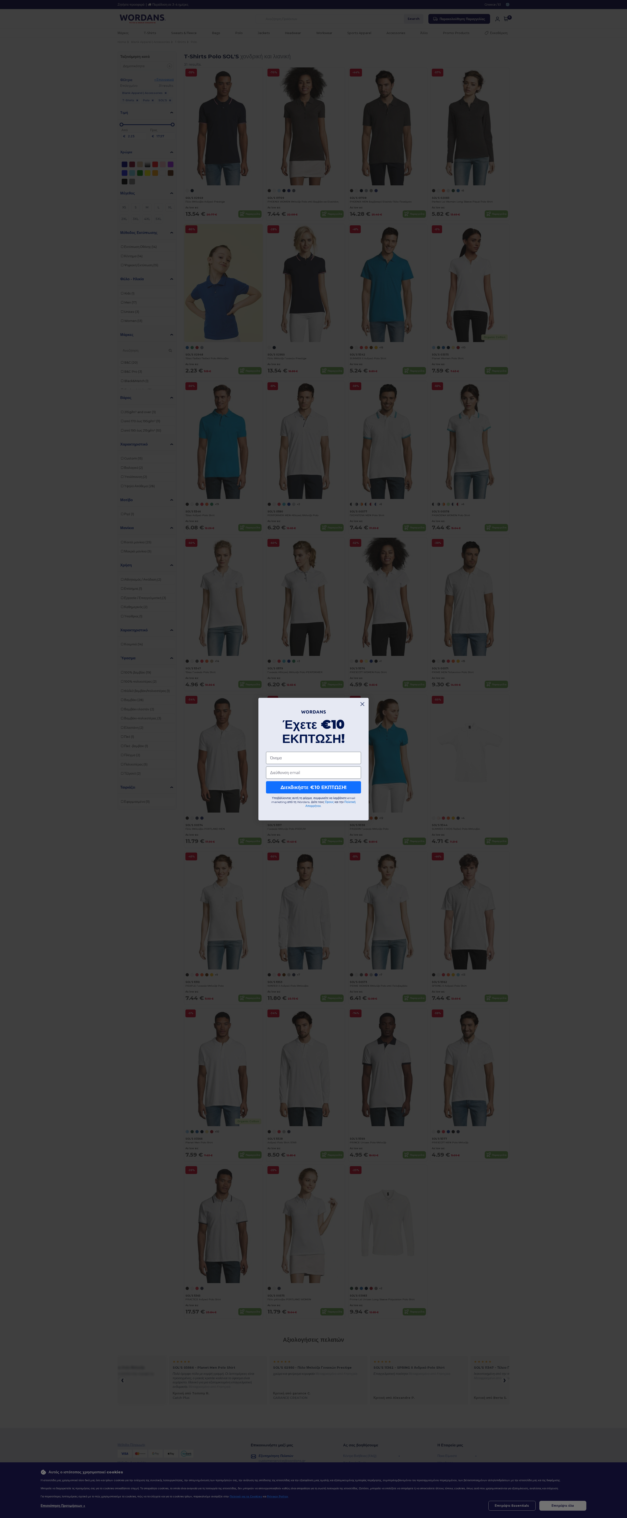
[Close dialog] (362, 704)
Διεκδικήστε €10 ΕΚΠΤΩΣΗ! (313, 787)
